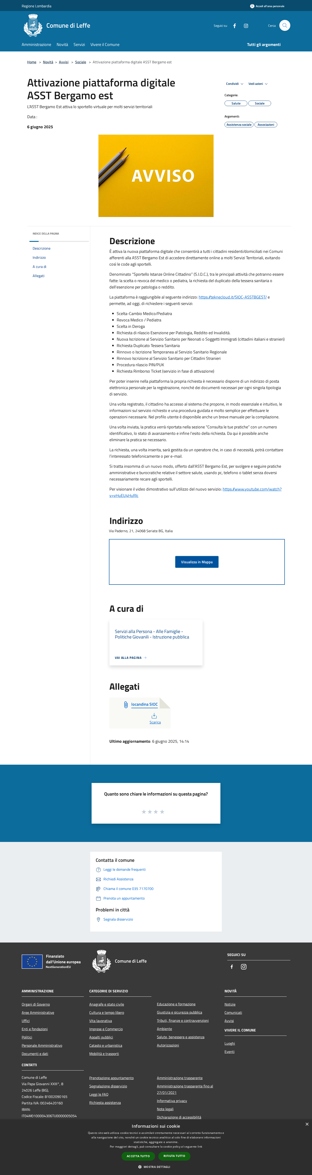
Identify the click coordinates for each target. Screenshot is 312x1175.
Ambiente (164, 1028)
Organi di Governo (36, 1004)
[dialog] (156, 1147)
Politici (27, 1037)
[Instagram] (244, 25)
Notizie (230, 1004)
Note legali (165, 1109)
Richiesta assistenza (105, 1102)
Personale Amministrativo (42, 1045)
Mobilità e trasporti (104, 1053)
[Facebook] (232, 25)
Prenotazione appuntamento (111, 1078)
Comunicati (233, 1012)
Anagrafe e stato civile (106, 1004)
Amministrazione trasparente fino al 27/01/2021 (185, 1089)
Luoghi (230, 1043)
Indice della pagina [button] (46, 233)
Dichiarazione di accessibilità (179, 1117)
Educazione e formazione (176, 1004)
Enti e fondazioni (35, 1029)
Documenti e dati (35, 1053)
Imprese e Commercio (106, 1029)
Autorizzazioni (168, 1045)
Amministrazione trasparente (180, 1078)
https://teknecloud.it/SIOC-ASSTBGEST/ (233, 297)
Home (31, 62)
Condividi (232, 83)
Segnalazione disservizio (108, 1086)
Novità (48, 62)
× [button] (307, 1124)
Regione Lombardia (36, 6)
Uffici (26, 1020)
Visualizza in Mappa (197, 562)
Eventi (230, 1051)
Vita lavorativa (100, 1020)
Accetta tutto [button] (138, 1156)
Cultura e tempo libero (106, 1012)
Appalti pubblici (101, 1037)
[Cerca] (284, 25)
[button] (156, 1167)
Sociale (80, 62)
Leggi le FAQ (98, 1094)
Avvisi (64, 62)
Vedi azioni (256, 83)
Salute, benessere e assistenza (180, 1037)
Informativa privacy (172, 1100)
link (200, 1146)
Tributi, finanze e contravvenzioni (183, 1020)
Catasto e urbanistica (105, 1045)
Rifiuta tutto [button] (174, 1156)
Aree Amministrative (38, 1012)
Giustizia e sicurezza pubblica (179, 1012)
